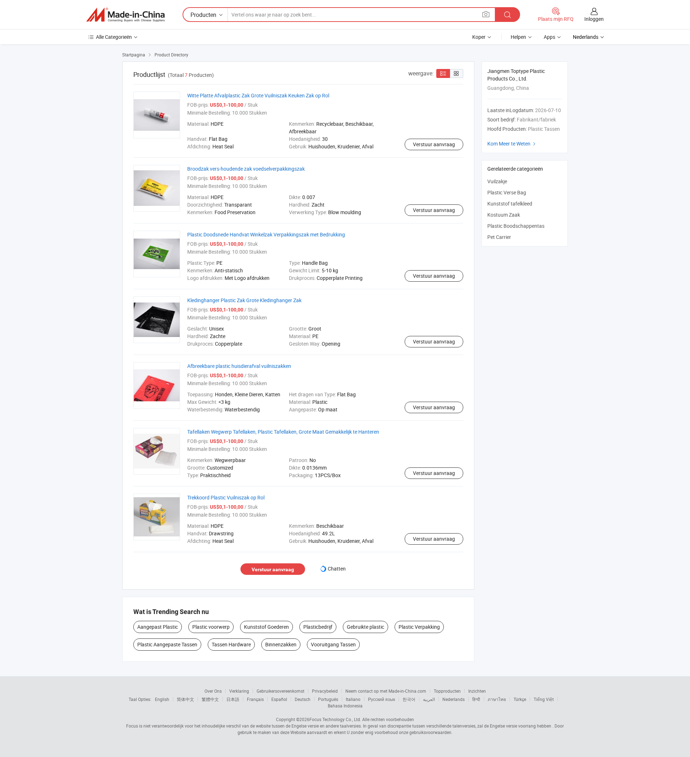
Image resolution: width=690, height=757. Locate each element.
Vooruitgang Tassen (333, 644)
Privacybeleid (325, 691)
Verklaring (239, 691)
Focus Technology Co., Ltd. (335, 719)
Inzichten (477, 691)
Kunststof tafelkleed (509, 203)
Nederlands (453, 699)
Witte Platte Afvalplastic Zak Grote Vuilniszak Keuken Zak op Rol (258, 95)
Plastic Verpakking (419, 626)
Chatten (337, 568)
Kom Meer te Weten (512, 143)
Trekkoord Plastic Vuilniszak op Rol (225, 497)
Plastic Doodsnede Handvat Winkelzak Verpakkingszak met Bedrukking (266, 234)
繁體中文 (210, 699)
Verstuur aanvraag (434, 144)
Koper (479, 36)
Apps (549, 36)
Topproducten (447, 691)
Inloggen (594, 18)
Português (328, 699)
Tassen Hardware (231, 644)
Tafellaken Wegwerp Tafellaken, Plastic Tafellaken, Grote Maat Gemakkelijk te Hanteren (283, 431)
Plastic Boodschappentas (515, 225)
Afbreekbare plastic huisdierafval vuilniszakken (239, 366)
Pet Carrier (499, 237)
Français (255, 699)
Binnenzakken (280, 644)
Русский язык (381, 699)
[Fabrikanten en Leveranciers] (125, 14)
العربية (429, 699)
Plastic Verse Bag (506, 192)
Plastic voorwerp (211, 626)
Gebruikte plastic (365, 626)
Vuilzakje (497, 181)
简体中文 (185, 699)
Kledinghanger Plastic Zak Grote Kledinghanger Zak (244, 300)
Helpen (518, 36)
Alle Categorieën (114, 36)
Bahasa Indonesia (345, 705)
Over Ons (213, 691)
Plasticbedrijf (317, 626)
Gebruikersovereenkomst (280, 691)
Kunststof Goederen (266, 626)
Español (279, 699)
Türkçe (520, 699)
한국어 (408, 699)
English (162, 699)
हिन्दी (476, 699)
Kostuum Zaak (503, 214)
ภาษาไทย (497, 699)
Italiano (353, 699)
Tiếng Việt (544, 699)
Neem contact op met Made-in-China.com (385, 691)
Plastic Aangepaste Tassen (167, 644)
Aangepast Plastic (157, 626)
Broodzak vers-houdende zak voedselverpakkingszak (246, 168)
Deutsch (302, 699)
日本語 (232, 699)
